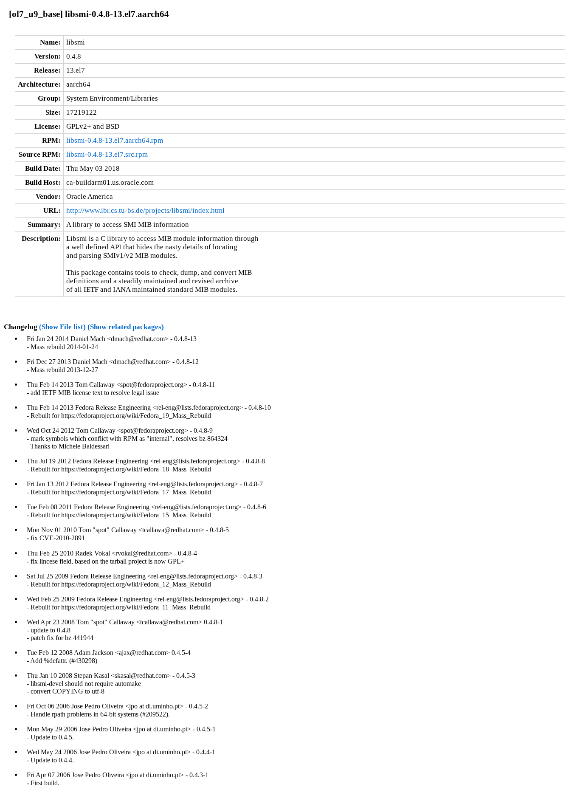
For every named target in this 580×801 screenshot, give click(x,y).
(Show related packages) (125, 327)
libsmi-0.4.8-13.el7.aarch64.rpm (114, 140)
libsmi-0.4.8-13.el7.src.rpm (107, 154)
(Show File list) (62, 327)
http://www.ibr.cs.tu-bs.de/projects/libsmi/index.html (145, 210)
